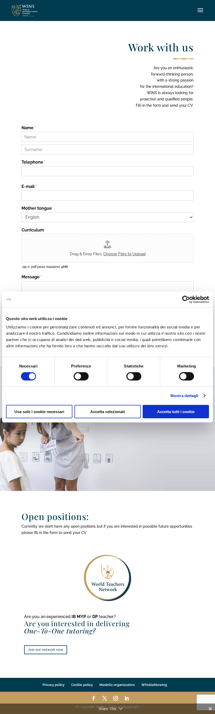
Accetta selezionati (107, 411)
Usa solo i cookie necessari (39, 411)
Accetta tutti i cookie (176, 411)
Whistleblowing (154, 685)
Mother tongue (37, 208)
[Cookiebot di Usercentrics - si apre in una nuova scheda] (186, 300)
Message (32, 276)
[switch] (81, 376)
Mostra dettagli (184, 395)
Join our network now (45, 650)
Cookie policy (82, 685)
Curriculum (33, 230)
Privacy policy (53, 685)
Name (29, 127)
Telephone (34, 162)
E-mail (29, 186)
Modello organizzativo (117, 685)
